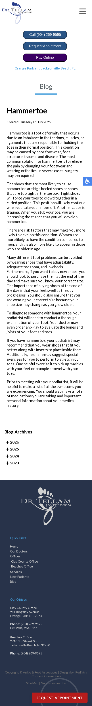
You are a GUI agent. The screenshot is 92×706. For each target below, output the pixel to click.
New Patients (19, 576)
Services (16, 572)
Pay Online (45, 57)
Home (14, 546)
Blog (13, 581)
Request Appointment (59, 698)
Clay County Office (24, 561)
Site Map (32, 683)
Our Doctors (19, 551)
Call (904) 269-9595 (45, 35)
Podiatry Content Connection (59, 674)
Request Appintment (45, 46)
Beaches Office (22, 566)
